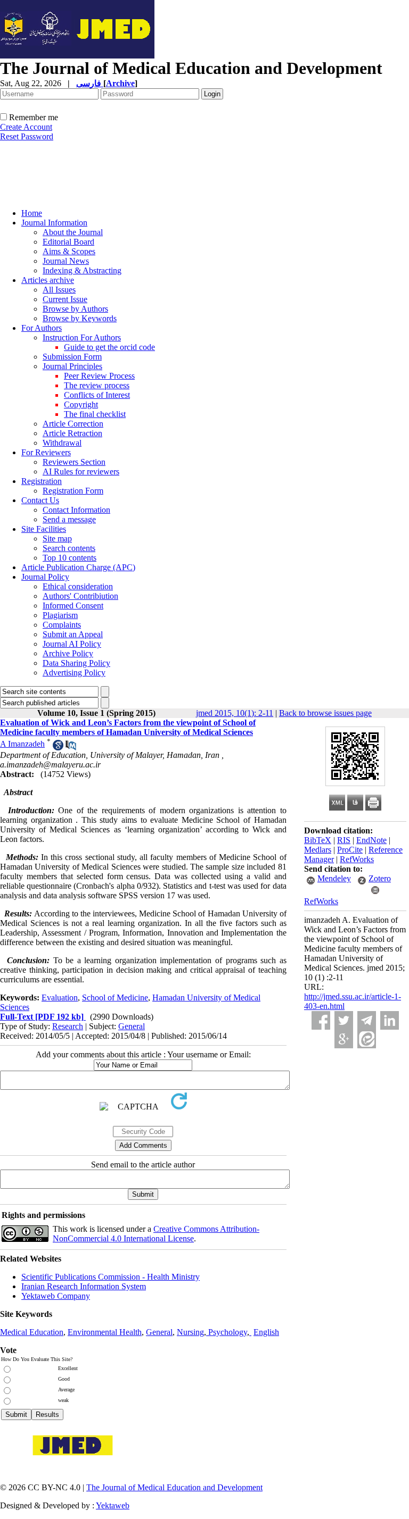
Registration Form (73, 490)
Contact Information (76, 509)
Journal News (66, 260)
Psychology (227, 1332)
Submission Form (72, 356)
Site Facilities (43, 528)
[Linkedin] (389, 1020)
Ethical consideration (78, 586)
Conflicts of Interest (97, 394)
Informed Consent (73, 605)
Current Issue (65, 299)
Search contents (69, 548)
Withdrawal (62, 442)
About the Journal (73, 232)
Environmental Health (105, 1332)
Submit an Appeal (73, 634)
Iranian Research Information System (83, 1286)
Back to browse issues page (325, 712)
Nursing (190, 1332)
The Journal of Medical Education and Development (174, 1487)
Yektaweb (112, 1505)
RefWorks (357, 859)
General (131, 1026)
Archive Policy (68, 653)
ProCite (350, 849)
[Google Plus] (343, 1039)
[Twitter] (343, 1020)
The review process (96, 385)
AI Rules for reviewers (81, 471)
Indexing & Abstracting (82, 270)
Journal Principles (72, 366)
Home (31, 213)
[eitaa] (366, 1039)
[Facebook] (321, 1020)
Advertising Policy (74, 672)
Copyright (81, 404)
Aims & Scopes (69, 251)
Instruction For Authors (82, 337)
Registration (41, 481)
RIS (343, 840)
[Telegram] (366, 1020)
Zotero (380, 878)
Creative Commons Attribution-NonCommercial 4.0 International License (156, 1233)
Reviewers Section (74, 461)
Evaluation (60, 997)
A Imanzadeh (22, 743)
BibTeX (317, 840)
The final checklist (95, 414)
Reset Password (26, 136)
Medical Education (31, 1332)
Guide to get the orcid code (109, 347)
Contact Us (40, 500)
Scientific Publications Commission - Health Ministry (110, 1276)
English (266, 1332)
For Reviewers (46, 452)
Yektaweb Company (55, 1295)
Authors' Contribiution (80, 595)
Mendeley (334, 878)
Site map (57, 538)
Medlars (317, 849)
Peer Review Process (99, 375)
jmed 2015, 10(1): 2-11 (234, 712)
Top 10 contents (69, 557)
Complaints (62, 624)
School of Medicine (115, 997)
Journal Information (54, 222)
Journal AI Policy (72, 643)
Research (67, 1026)
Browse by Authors (75, 308)
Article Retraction (72, 433)
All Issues (59, 289)
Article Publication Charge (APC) (78, 567)
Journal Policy (45, 576)
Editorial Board (68, 241)
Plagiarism (60, 615)
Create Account (26, 126)
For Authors (41, 327)
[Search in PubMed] (71, 747)
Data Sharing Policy (76, 662)
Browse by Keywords (80, 318)
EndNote (371, 840)
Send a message (69, 519)
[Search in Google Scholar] (58, 747)
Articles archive (47, 280)
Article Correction (73, 423)
